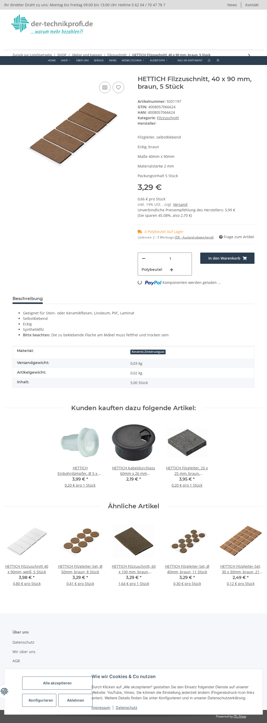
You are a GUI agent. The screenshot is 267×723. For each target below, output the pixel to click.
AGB (16, 660)
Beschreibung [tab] (28, 298)
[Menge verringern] (143, 258)
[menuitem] (51, 60)
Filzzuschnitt (168, 117)
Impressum (101, 707)
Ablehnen (75, 700)
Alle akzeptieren (57, 683)
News (232, 4)
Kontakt (252, 4)
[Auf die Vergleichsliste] (105, 87)
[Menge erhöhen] (171, 269)
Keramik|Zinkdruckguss (148, 352)
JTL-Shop (240, 716)
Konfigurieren (41, 700)
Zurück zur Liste (25, 54)
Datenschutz (126, 707)
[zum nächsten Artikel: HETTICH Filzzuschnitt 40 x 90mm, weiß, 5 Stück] (249, 55)
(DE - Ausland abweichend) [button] (194, 237)
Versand (180, 204)
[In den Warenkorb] (17, 72)
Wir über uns (24, 651)
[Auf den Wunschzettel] (118, 87)
